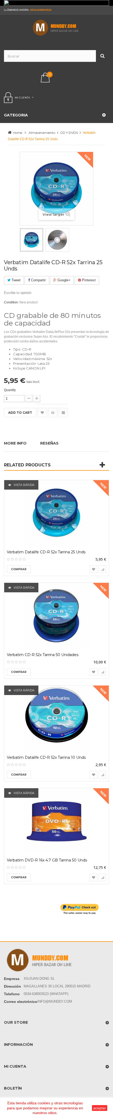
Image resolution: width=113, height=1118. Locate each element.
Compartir (38, 280)
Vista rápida (23, 485)
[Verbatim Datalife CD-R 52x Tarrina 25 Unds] (56, 513)
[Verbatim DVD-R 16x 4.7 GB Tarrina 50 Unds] (56, 821)
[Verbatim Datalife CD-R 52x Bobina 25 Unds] (31, 240)
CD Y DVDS (69, 133)
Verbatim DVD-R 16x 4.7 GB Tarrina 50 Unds (47, 860)
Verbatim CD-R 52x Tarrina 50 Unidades (42, 655)
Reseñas (49, 443)
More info (15, 443)
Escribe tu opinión (17, 293)
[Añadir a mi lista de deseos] (42, 412)
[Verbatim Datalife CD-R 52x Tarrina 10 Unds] (56, 718)
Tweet (15, 280)
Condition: (11, 302)
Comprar (19, 569)
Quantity (10, 390)
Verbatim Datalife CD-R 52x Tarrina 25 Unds (46, 552)
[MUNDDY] (56, 27)
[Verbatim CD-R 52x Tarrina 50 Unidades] (56, 616)
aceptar (99, 1108)
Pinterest (88, 280)
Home (17, 133)
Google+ (63, 280)
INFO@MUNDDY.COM (54, 1001)
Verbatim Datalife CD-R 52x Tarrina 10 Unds (46, 757)
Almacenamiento (42, 133)
